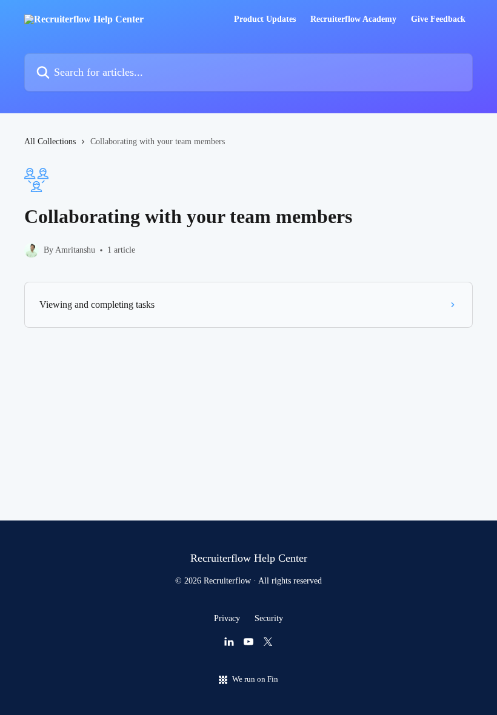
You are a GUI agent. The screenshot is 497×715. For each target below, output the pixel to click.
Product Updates (265, 19)
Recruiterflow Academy (353, 19)
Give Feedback (438, 19)
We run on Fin (255, 678)
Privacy (227, 618)
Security (269, 618)
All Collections (50, 141)
